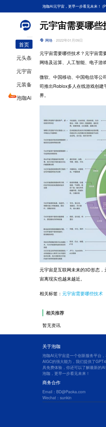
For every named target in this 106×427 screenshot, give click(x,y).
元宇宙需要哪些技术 (82, 293)
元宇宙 (24, 71)
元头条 (24, 57)
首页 (24, 44)
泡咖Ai (24, 97)
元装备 (24, 84)
